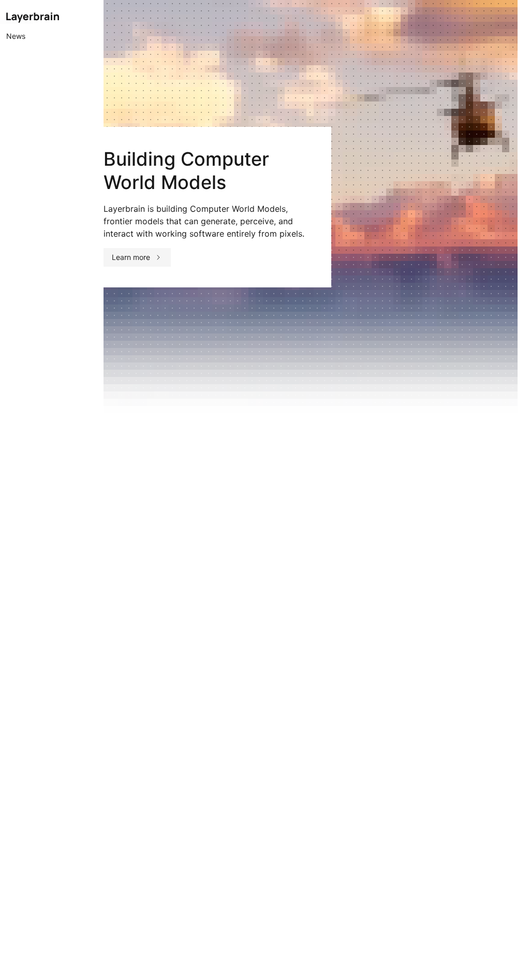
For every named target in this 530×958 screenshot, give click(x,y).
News (15, 36)
